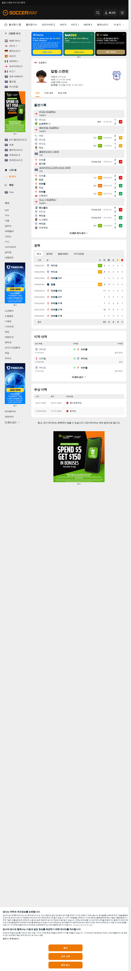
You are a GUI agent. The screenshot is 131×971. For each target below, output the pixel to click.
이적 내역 (48, 93)
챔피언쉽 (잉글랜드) (49, 127)
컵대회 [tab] (49, 254)
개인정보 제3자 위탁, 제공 (83, 925)
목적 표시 (65, 965)
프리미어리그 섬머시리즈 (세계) (55, 167)
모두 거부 (65, 956)
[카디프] (117, 77)
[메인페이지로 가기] (26, 12)
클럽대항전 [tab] (63, 254)
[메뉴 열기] (122, 12)
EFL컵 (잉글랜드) (47, 112)
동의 (65, 948)
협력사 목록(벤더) (11, 939)
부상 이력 (62, 93)
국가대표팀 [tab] (79, 254)
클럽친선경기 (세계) (49, 151)
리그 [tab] (39, 254)
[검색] (97, 12)
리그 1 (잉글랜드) (47, 199)
